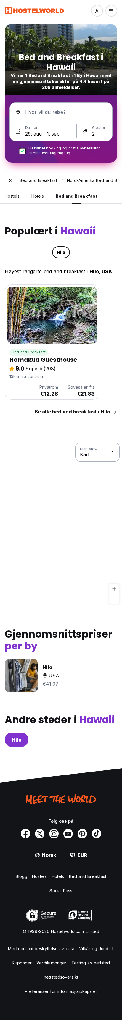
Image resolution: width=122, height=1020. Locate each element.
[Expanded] (11, 180)
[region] (61, 523)
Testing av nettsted (90, 962)
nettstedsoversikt (61, 977)
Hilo (16, 740)
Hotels (58, 876)
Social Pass (60, 890)
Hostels (39, 876)
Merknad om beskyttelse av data (41, 948)
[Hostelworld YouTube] (68, 833)
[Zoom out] (114, 599)
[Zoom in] (114, 589)
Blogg (22, 876)
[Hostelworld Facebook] (25, 833)
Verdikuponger (51, 962)
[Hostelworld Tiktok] (96, 833)
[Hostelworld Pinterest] (82, 833)
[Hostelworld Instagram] (54, 833)
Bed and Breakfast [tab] (76, 196)
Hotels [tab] (37, 196)
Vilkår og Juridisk (96, 948)
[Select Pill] (97, 11)
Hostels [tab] (12, 196)
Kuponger (22, 962)
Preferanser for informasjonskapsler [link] (61, 991)
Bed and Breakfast (29, 352)
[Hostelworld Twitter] (39, 833)
